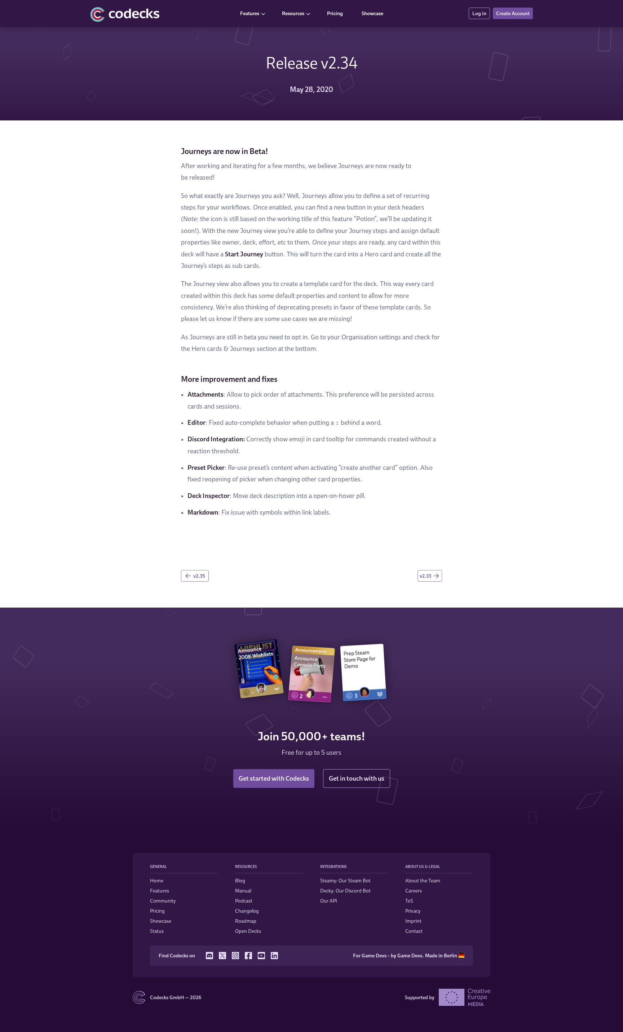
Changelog (247, 910)
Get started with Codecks (274, 778)
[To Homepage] (160, 13)
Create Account (513, 13)
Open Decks (248, 931)
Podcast (243, 900)
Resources (293, 13)
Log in (479, 13)
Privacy (412, 910)
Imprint (413, 920)
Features (249, 13)
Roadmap (245, 920)
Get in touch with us (356, 778)
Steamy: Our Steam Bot (345, 880)
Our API (328, 900)
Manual (243, 890)
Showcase (372, 13)
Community (163, 900)
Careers (413, 890)
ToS (409, 900)
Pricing (335, 13)
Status (157, 931)
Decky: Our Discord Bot (345, 890)
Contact (414, 931)
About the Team (422, 880)
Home (156, 880)
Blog (240, 880)
